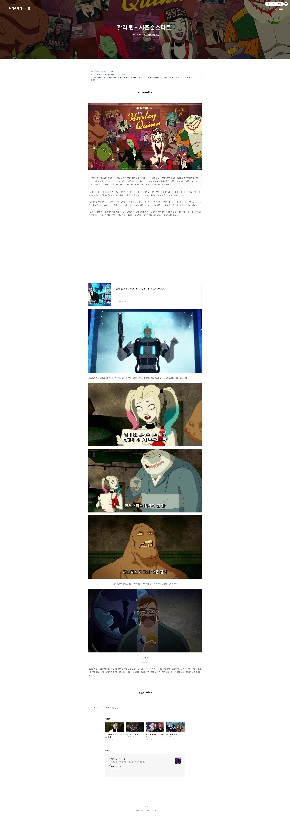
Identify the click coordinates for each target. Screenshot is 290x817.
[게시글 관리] (99, 708)
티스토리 (145, 806)
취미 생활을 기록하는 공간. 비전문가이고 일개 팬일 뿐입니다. (129, 761)
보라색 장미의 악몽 (19, 8)
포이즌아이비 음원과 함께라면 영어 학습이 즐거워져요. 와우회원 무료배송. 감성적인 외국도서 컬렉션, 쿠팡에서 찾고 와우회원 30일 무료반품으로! (144, 78)
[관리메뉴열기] (286, 4)
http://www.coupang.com (100, 71)
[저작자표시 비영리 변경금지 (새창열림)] (115, 708)
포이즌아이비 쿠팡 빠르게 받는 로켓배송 (108, 74)
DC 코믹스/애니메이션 (151, 34)
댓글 (107, 750)
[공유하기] (96, 708)
